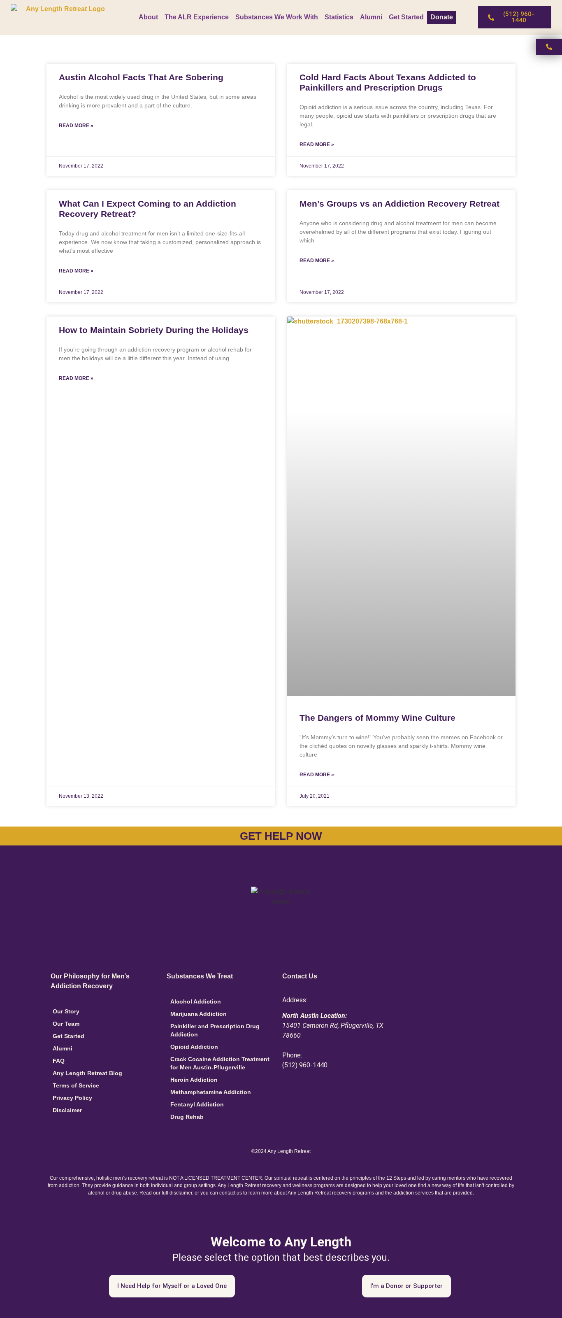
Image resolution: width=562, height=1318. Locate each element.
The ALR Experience (197, 17)
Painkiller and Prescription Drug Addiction (215, 1030)
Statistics (339, 17)
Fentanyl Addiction (197, 1104)
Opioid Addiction (194, 1046)
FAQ (59, 1060)
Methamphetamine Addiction (210, 1092)
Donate (441, 17)
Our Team (66, 1023)
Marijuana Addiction (198, 1014)
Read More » (76, 125)
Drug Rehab (187, 1116)
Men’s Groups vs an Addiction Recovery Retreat (399, 203)
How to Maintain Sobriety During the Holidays (153, 330)
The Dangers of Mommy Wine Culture (377, 717)
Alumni (371, 17)
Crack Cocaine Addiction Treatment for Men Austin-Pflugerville (219, 1063)
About (148, 17)
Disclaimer (67, 1110)
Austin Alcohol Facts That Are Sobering (141, 77)
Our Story (66, 1011)
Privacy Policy (72, 1097)
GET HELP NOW (281, 836)
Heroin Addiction (194, 1079)
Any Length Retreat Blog (87, 1073)
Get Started (406, 17)
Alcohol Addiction (195, 1001)
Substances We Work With (276, 17)
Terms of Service (76, 1085)
